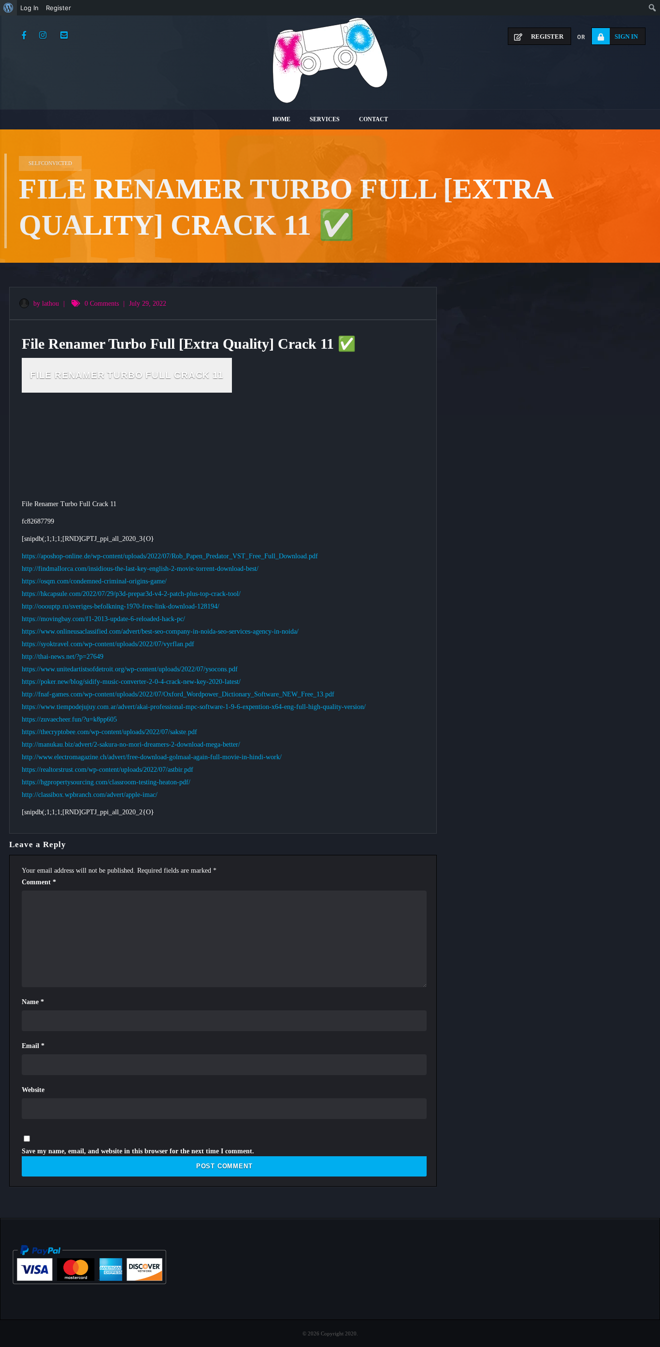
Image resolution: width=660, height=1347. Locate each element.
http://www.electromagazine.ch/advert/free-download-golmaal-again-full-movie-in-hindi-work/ (152, 757)
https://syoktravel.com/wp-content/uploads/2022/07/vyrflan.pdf (108, 644)
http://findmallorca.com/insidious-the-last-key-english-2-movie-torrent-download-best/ (140, 568)
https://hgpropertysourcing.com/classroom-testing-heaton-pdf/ (106, 782)
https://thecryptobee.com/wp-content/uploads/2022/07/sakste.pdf (109, 732)
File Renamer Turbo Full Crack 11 (127, 375)
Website (33, 1089)
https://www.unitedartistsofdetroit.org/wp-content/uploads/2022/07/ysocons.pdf (130, 669)
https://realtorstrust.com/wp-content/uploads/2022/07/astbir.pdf (107, 769)
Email (33, 1045)
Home (281, 119)
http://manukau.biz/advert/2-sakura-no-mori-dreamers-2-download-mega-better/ (131, 744)
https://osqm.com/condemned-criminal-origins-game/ (94, 581)
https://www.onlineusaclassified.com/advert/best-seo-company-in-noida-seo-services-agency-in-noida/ (160, 631)
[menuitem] (8, 7)
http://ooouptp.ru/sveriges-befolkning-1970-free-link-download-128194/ (120, 606)
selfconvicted (50, 163)
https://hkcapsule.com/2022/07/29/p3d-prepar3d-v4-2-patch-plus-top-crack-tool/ (131, 593)
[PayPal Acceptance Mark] (89, 1282)
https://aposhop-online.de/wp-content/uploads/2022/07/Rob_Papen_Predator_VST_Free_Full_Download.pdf (170, 556)
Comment (39, 882)
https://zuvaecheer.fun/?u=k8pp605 (69, 719)
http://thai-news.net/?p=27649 (62, 656)
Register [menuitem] (58, 8)
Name (33, 1002)
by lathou (45, 303)
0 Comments (102, 303)
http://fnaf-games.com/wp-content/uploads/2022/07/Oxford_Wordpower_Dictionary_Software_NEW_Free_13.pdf (178, 694)
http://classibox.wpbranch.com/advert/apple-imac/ (90, 794)
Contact (373, 119)
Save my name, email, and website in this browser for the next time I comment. (138, 1151)
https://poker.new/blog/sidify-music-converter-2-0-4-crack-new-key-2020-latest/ (131, 681)
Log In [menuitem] (29, 8)
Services (325, 119)
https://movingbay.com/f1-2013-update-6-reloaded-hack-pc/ (103, 619)
